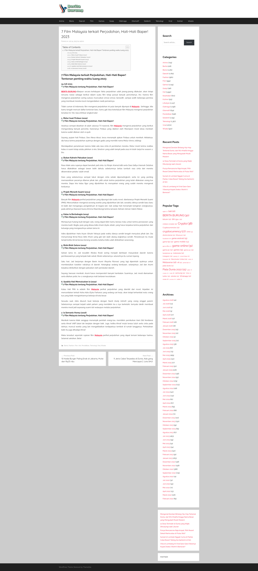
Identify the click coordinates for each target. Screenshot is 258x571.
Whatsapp (185, 276)
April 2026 (166, 315)
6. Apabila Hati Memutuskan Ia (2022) (81, 66)
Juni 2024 (166, 396)
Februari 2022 (168, 499)
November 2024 (169, 377)
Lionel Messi (184, 256)
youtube (172, 279)
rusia (171, 273)
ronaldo (166, 273)
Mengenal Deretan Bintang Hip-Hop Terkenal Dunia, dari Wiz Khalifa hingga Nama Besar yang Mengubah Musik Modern (178, 517)
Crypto (185, 223)
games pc (189, 250)
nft (179, 262)
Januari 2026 (168, 326)
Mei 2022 (166, 488)
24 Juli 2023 (73, 53)
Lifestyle (166, 103)
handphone (167, 253)
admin (82, 41)
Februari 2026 (168, 322)
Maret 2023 (167, 451)
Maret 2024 (167, 407)
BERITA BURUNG (68, 91)
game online (182, 245)
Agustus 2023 (168, 432)
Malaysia (135, 106)
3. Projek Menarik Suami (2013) (79, 59)
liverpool (166, 259)
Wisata (191, 21)
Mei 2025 (166, 355)
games (178, 250)
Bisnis (71, 21)
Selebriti (147, 21)
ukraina (175, 276)
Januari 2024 (167, 414)
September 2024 (169, 385)
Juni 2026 (166, 307)
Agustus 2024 (168, 388)
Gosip (111, 21)
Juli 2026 (166, 304)
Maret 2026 (167, 319)
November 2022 (169, 466)
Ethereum (181, 235)
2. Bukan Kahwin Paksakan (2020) (80, 57)
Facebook (167, 238)
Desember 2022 (169, 462)
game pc (168, 250)
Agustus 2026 (168, 300)
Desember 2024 (169, 374)
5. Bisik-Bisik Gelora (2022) (78, 64)
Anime (61, 21)
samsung (180, 273)
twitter (166, 276)
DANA (190, 232)
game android (179, 238)
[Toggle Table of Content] (126, 47)
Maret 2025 (167, 363)
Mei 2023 (166, 443)
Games (101, 21)
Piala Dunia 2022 (174, 269)
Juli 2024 (166, 392)
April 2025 (166, 359)
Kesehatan (167, 96)
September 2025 (169, 341)
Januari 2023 (167, 458)
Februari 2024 (168, 410)
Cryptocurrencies (171, 228)
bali (171, 211)
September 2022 (169, 473)
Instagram (167, 256)
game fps (168, 242)
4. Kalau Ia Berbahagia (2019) (78, 61)
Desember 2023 (169, 418)
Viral (170, 21)
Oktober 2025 (168, 337)
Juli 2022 (166, 480)
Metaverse (169, 262)
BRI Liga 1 (177, 219)
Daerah (82, 21)
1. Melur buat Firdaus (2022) (78, 55)
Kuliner (180, 21)
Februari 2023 (168, 454)
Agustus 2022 (168, 476)
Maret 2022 (167, 495)
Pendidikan (85, 345)
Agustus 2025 (168, 344)
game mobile (181, 242)
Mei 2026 (166, 311)
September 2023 (169, 429)
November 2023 (169, 421)
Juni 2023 (166, 440)
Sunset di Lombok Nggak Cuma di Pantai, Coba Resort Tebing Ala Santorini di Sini (178, 179)
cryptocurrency (174, 231)
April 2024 (166, 403)
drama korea (169, 235)
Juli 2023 (166, 436)
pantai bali (186, 262)
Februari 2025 (168, 366)
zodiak (179, 279)
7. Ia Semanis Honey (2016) (78, 68)
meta (190, 259)
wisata (166, 279)
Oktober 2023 (168, 425)
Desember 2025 (169, 329)
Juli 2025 (166, 348)
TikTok (188, 273)
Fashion (71, 345)
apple (165, 211)
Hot (80, 345)
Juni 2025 (166, 352)
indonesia (178, 253)
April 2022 (166, 491)
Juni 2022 (166, 484)
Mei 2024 (166, 399)
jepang (176, 256)
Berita (165, 66)
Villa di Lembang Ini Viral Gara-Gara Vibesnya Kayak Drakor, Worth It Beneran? (177, 189)
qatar (189, 270)
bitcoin (167, 219)
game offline (167, 246)
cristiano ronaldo (170, 224)
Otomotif (135, 21)
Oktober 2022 (168, 469)
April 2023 (166, 447)
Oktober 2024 (168, 381)
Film (92, 21)
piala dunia (168, 266)
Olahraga (123, 21)
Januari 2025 (167, 370)
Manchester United (179, 259)
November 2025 (169, 333)
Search (189, 42)
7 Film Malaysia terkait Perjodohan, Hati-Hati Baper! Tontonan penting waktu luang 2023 (96, 50)
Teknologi (159, 21)
